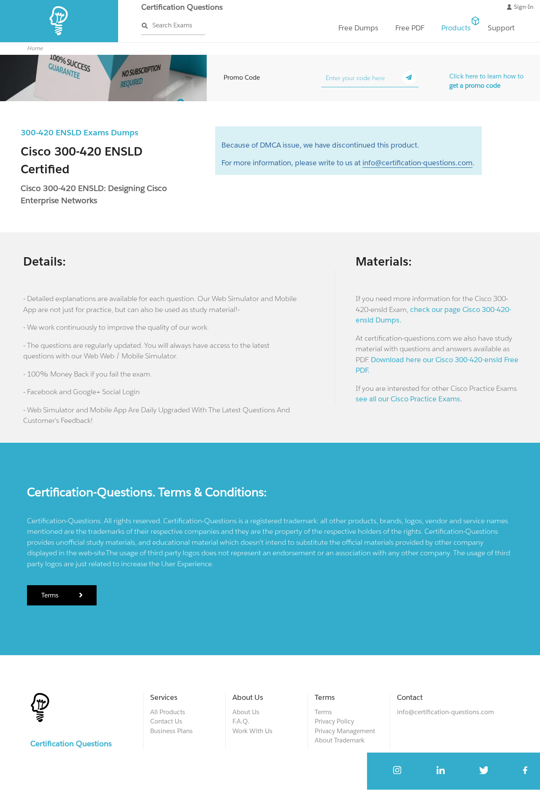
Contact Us (166, 721)
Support (501, 27)
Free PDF (409, 27)
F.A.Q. (240, 721)
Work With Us (252, 731)
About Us (245, 712)
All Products (167, 712)
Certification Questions (182, 7)
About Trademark (339, 740)
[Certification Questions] (59, 40)
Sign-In (524, 7)
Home (35, 48)
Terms (50, 595)
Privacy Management (345, 731)
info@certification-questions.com (417, 162)
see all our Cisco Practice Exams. (409, 398)
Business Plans (171, 731)
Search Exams (172, 25)
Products (456, 27)
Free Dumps (358, 27)
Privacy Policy (334, 721)
